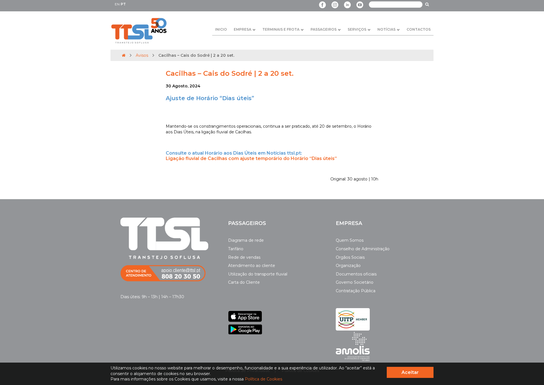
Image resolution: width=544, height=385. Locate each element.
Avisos (142, 55)
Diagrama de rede (246, 240)
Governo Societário (354, 282)
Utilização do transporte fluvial (257, 274)
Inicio (221, 29)
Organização (348, 265)
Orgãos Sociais (350, 257)
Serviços (357, 29)
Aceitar (410, 372)
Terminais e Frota (280, 29)
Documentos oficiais (356, 274)
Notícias (386, 29)
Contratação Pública (355, 290)
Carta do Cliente (244, 282)
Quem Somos (350, 240)
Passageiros (324, 29)
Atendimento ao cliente (251, 265)
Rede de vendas (244, 257)
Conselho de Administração (363, 248)
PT (123, 4)
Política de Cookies (263, 379)
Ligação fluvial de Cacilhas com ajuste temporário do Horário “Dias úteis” (251, 158)
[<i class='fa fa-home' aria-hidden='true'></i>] (124, 55)
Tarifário (235, 248)
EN (117, 4)
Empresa (242, 29)
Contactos (419, 29)
